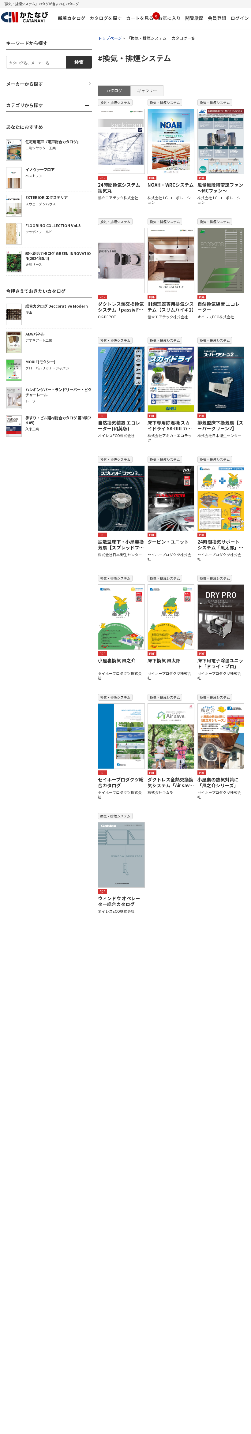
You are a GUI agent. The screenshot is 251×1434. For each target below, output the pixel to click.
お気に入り (169, 18)
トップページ (110, 38)
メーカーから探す (24, 84)
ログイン (239, 18)
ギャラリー (147, 90)
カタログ (114, 90)
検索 (79, 62)
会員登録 (217, 18)
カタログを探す (106, 18)
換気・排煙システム (115, 102)
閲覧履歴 (194, 18)
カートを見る (140, 17)
